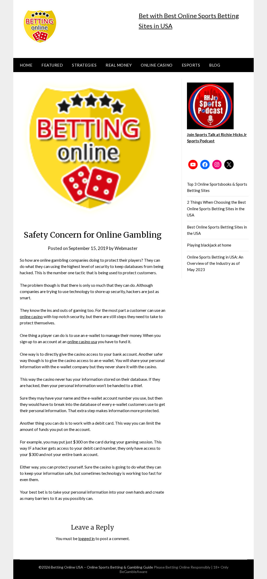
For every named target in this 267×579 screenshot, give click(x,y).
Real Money (119, 65)
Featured (52, 65)
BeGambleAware (133, 571)
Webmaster (126, 248)
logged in (86, 538)
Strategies (84, 65)
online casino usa (82, 341)
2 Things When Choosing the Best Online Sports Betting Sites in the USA (216, 208)
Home (26, 65)
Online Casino (157, 65)
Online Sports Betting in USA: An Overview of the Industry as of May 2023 (215, 263)
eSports (191, 65)
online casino (31, 316)
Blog (214, 65)
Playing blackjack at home (209, 245)
